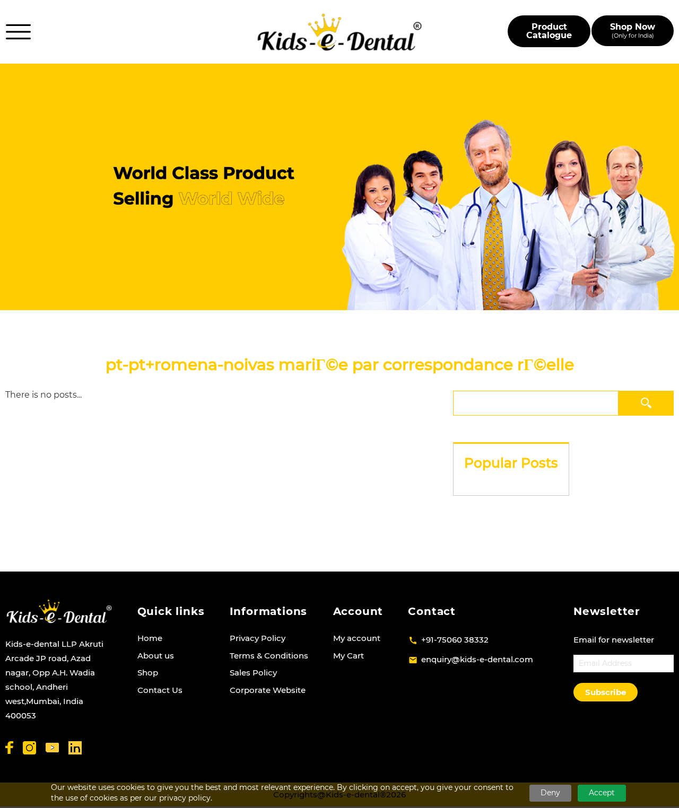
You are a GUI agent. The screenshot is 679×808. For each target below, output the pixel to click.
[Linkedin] (75, 747)
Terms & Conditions (269, 656)
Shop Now (632, 30)
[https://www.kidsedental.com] (340, 32)
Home (149, 638)
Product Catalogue (549, 31)
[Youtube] (52, 747)
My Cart (348, 656)
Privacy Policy (257, 638)
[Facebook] (9, 747)
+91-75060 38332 (455, 640)
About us (155, 656)
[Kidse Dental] (58, 611)
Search (646, 403)
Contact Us (159, 690)
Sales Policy (253, 673)
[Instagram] (29, 747)
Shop (147, 673)
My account (356, 638)
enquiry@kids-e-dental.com (477, 659)
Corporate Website (268, 690)
